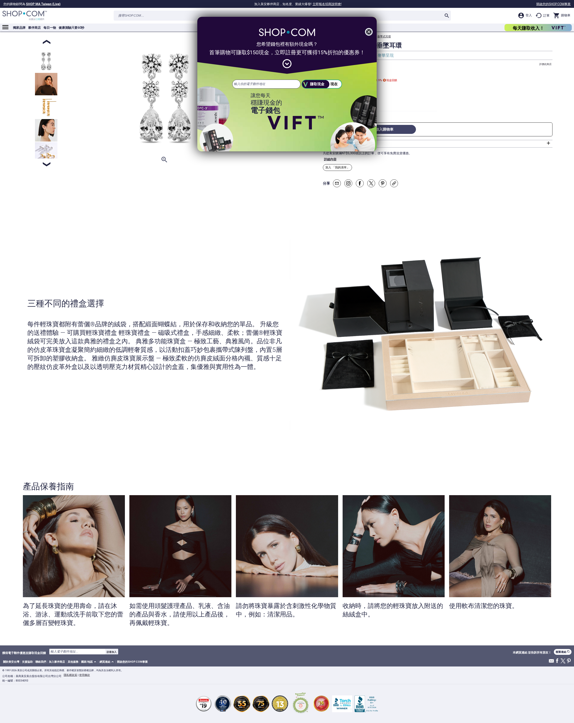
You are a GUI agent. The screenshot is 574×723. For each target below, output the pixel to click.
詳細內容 (330, 159)
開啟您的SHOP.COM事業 (553, 4)
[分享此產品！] (394, 183)
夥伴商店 (34, 27)
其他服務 (73, 661)
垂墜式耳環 (384, 36)
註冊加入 (112, 652)
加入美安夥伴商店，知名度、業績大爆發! (297, 4)
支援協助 (27, 661)
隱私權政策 (70, 675)
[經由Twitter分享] (371, 183)
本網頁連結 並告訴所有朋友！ (532, 652)
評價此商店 (545, 64)
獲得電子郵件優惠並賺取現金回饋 (24, 652)
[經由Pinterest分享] (382, 183)
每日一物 (49, 27)
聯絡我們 (40, 661)
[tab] (437, 143)
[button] (89, 661)
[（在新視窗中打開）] (300, 703)
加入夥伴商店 (57, 661)
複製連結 (563, 651)
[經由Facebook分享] (359, 183)
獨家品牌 (19, 27)
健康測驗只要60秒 (71, 27)
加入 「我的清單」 (337, 167)
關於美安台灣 (11, 661)
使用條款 (84, 675)
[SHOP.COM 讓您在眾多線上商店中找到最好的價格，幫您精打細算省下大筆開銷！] (24, 16)
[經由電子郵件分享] (336, 183)
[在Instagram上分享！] (348, 183)
